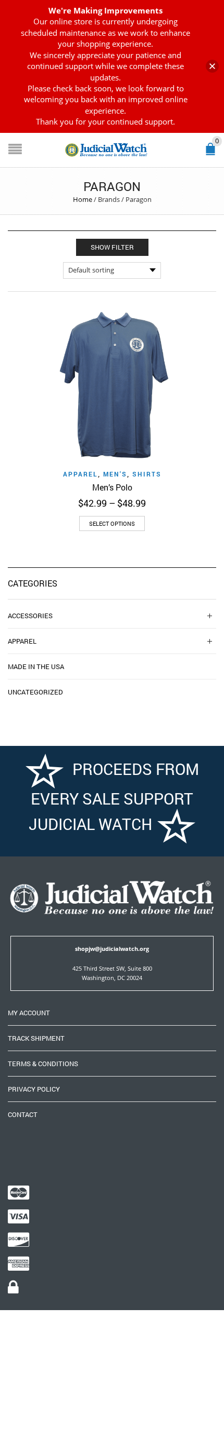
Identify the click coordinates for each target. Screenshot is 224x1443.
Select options (112, 523)
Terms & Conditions (43, 1063)
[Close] (212, 66)
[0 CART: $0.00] (212, 153)
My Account (29, 1012)
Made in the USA (36, 666)
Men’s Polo (112, 487)
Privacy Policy (34, 1089)
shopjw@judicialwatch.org (112, 948)
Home (82, 199)
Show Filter (112, 247)
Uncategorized (35, 692)
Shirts (146, 474)
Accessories (30, 615)
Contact (23, 1114)
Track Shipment (36, 1038)
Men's (115, 474)
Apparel (80, 474)
